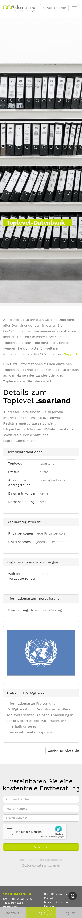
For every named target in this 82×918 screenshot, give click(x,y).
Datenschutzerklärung (40, 865)
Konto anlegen (54, 8)
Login (40, 913)
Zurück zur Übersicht (63, 750)
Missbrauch (50, 906)
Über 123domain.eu (55, 894)
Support (70, 354)
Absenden (41, 847)
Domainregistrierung (56, 902)
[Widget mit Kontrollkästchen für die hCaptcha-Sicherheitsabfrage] (35, 832)
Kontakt (48, 898)
